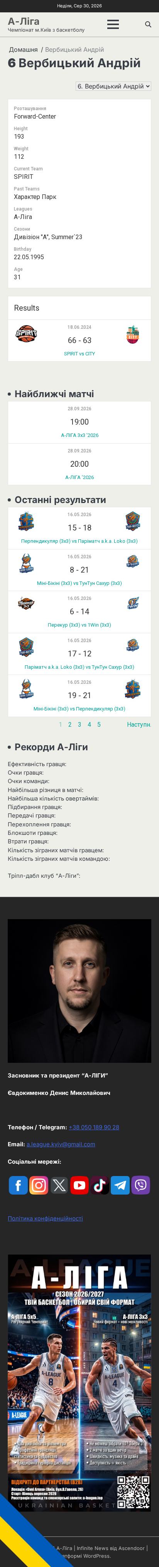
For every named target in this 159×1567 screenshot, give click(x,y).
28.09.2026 (79, 408)
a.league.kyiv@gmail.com (61, 1144)
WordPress (96, 1556)
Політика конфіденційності (45, 1218)
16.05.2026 (79, 514)
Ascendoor (131, 1548)
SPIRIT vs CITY (79, 354)
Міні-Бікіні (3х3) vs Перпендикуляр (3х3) (79, 709)
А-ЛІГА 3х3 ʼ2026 (79, 435)
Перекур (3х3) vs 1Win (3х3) (79, 625)
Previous (20, 724)
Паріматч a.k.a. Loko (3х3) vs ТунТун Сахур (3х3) (79, 667)
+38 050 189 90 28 (94, 1127)
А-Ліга (24, 21)
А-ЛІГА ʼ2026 (79, 477)
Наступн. (139, 724)
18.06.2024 (79, 327)
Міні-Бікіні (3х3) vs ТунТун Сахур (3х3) (79, 583)
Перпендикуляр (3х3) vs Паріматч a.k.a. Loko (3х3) (79, 541)
